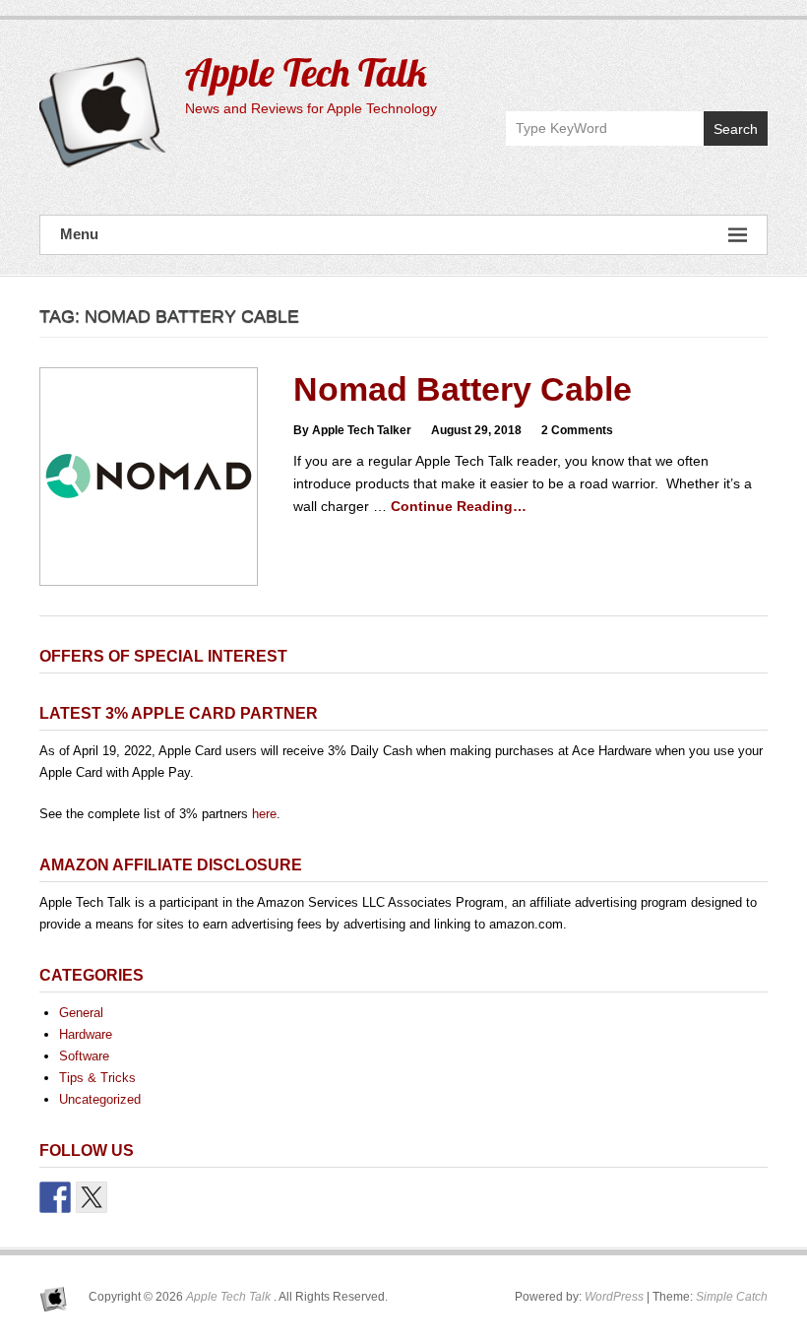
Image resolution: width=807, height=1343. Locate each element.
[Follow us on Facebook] (55, 1197)
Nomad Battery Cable (462, 389)
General (81, 1012)
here (264, 813)
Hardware (85, 1034)
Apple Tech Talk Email (751, 65)
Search (736, 129)
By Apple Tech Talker (352, 430)
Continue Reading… (459, 506)
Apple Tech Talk (306, 71)
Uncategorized (100, 1099)
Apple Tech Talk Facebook (667, 65)
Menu (79, 233)
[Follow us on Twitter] (91, 1197)
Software (84, 1056)
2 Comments (577, 430)
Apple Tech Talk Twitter (709, 65)
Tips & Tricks (97, 1077)
